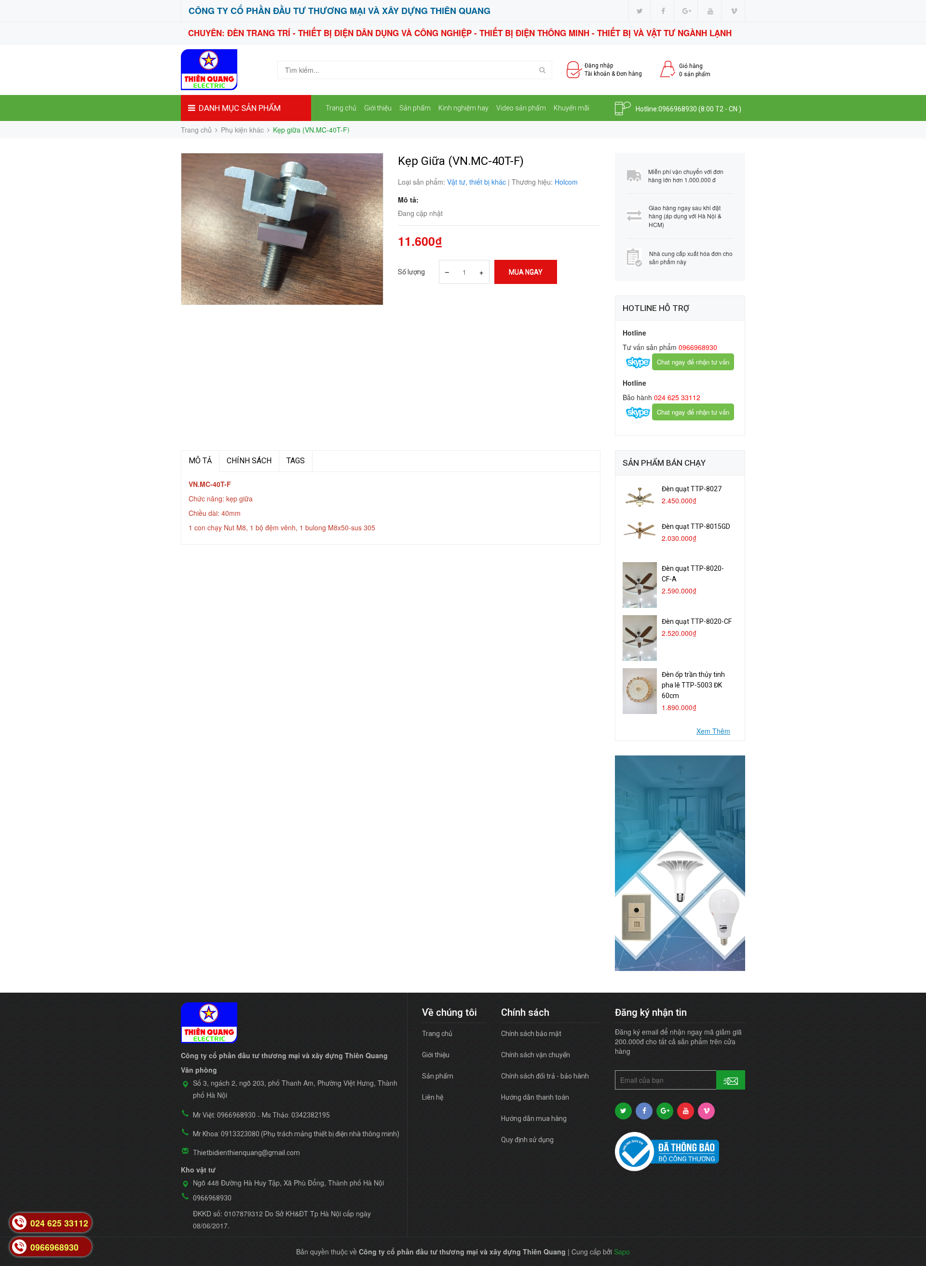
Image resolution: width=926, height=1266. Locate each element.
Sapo (622, 1251)
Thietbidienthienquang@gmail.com (246, 1153)
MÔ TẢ (200, 460)
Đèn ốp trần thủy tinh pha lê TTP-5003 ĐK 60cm (693, 685)
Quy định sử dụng (527, 1140)
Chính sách (249, 460)
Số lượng (411, 272)
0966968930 (677, 109)
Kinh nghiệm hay (463, 108)
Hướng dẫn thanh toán (535, 1097)
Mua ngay (526, 272)
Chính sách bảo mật (531, 1033)
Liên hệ (339, 134)
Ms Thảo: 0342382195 (296, 1115)
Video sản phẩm (521, 108)
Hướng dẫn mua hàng (534, 1118)
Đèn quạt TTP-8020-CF (697, 621)
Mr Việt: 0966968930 (224, 1115)
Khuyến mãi (571, 108)
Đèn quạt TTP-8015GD (696, 526)
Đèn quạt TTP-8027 (692, 489)
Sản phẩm (415, 108)
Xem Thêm (713, 731)
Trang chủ (341, 108)
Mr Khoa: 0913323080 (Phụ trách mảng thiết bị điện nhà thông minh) (296, 1134)
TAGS (295, 460)
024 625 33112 (676, 397)
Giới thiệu (378, 108)
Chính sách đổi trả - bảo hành (545, 1076)
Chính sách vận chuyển (535, 1055)
